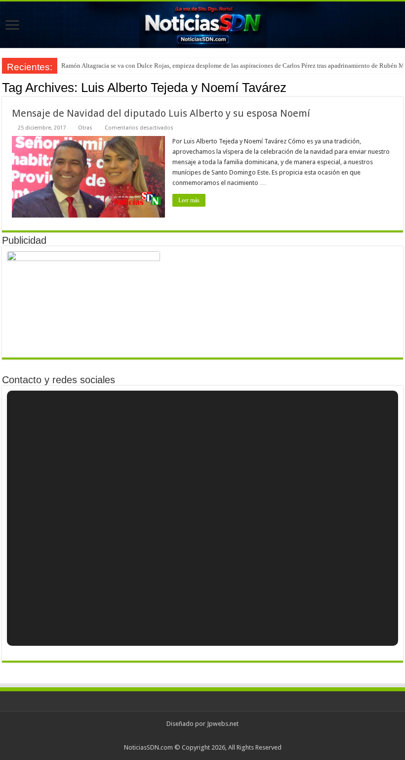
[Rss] (202, 736)
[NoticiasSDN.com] (202, 24)
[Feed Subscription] (400, 87)
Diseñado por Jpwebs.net (202, 723)
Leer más (189, 200)
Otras (85, 128)
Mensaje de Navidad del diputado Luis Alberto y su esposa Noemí (161, 113)
